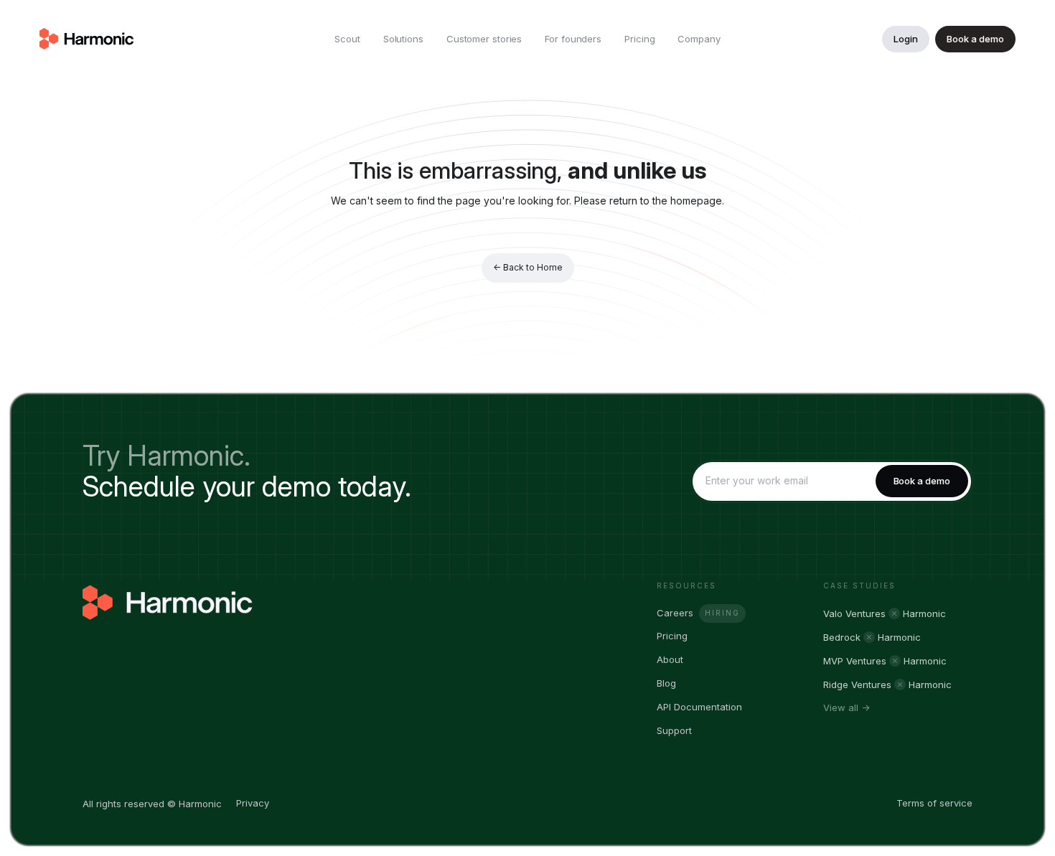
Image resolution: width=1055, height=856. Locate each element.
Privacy (252, 803)
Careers (675, 613)
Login (906, 38)
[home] (86, 38)
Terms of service (934, 803)
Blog (666, 683)
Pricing (672, 635)
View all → (846, 707)
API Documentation (699, 706)
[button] (403, 39)
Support (674, 730)
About (670, 659)
